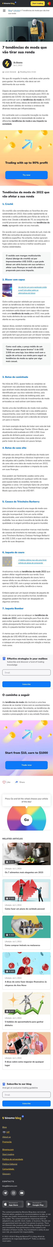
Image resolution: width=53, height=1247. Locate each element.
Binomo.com (8, 1149)
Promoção (7, 1141)
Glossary (6, 1173)
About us (6, 1137)
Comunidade (8, 1169)
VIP (8, 1132)
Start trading (37, 3)
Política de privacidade (12, 1159)
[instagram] (13, 1193)
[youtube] (22, 1193)
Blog (4, 1127)
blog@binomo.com (9, 1186)
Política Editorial (9, 1164)
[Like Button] (4, 782)
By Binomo (18, 62)
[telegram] (5, 1193)
